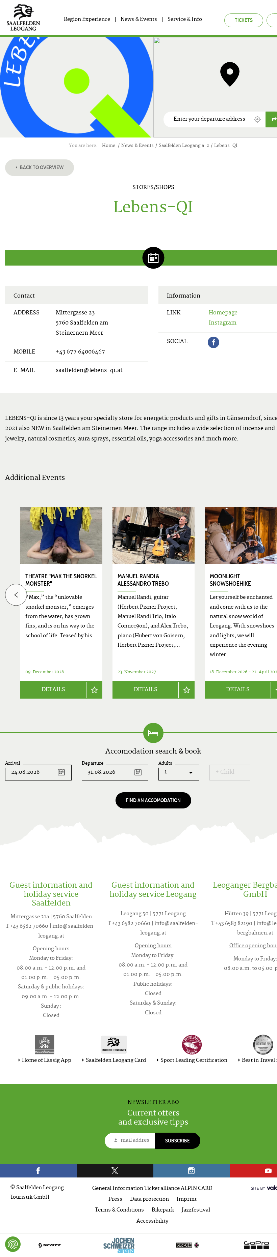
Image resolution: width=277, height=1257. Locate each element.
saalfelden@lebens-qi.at (89, 370)
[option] (153, 603)
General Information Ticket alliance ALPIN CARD (152, 1189)
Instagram (222, 323)
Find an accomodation (153, 800)
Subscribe (177, 1140)
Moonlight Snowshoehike (230, 580)
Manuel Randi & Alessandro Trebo (143, 580)
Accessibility (152, 1221)
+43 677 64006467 (80, 352)
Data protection (149, 1199)
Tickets (244, 20)
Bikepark (163, 1210)
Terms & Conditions (119, 1210)
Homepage (223, 313)
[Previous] (16, 595)
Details (53, 689)
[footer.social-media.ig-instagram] (191, 1170)
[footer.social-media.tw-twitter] (115, 1170)
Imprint (187, 1199)
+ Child (225, 772)
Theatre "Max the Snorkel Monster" (61, 580)
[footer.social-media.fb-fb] (38, 1170)
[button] (257, 119)
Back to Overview (41, 167)
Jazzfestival (196, 1210)
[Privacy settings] (13, 1244)
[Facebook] (213, 342)
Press (115, 1199)
